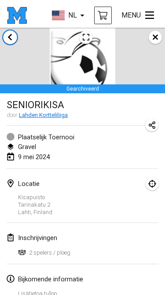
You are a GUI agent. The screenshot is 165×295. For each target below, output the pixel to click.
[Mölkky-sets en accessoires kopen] (103, 15)
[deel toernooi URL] (151, 124)
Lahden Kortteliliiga (43, 115)
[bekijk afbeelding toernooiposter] (85, 37)
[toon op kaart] (152, 183)
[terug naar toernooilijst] (10, 37)
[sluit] (155, 37)
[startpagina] (17, 15)
